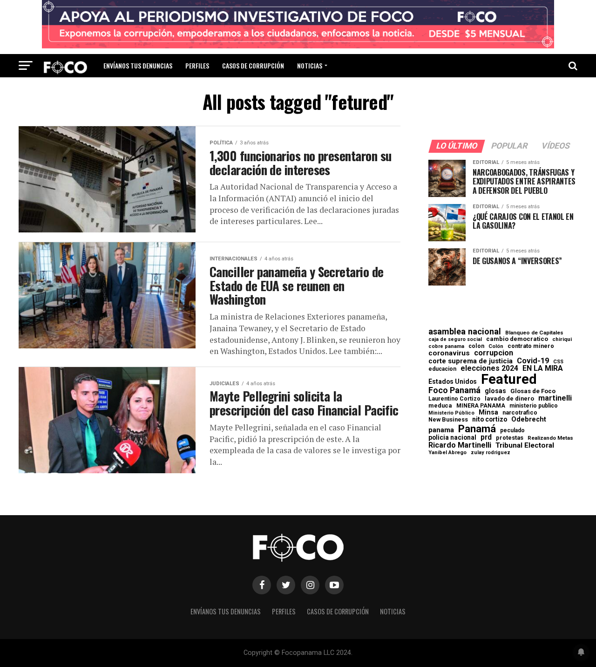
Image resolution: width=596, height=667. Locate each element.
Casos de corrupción (253, 65)
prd (486, 437)
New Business (448, 420)
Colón (495, 346)
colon (476, 346)
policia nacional (452, 438)
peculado (512, 430)
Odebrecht (528, 419)
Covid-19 (533, 361)
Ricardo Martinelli (459, 445)
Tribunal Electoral (524, 445)
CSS (558, 362)
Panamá (477, 428)
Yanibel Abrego (447, 452)
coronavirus (449, 353)
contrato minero (531, 346)
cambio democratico (517, 339)
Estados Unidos (452, 382)
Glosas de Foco (532, 391)
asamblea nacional (464, 331)
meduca (440, 406)
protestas (509, 438)
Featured (509, 379)
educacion (442, 369)
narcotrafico (519, 412)
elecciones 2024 (489, 368)
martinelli (555, 398)
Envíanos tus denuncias (137, 65)
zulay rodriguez (490, 453)
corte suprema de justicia (470, 361)
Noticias (309, 65)
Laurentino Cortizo (454, 399)
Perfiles (197, 65)
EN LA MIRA (542, 368)
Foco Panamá (454, 390)
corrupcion (493, 353)
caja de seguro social (455, 339)
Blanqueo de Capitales (534, 333)
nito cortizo (489, 419)
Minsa (488, 412)
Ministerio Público (451, 413)
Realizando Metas (550, 438)
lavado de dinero (509, 399)
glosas (495, 391)
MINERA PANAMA (480, 405)
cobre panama (446, 346)
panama (441, 430)
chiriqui (562, 339)
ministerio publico (533, 405)
